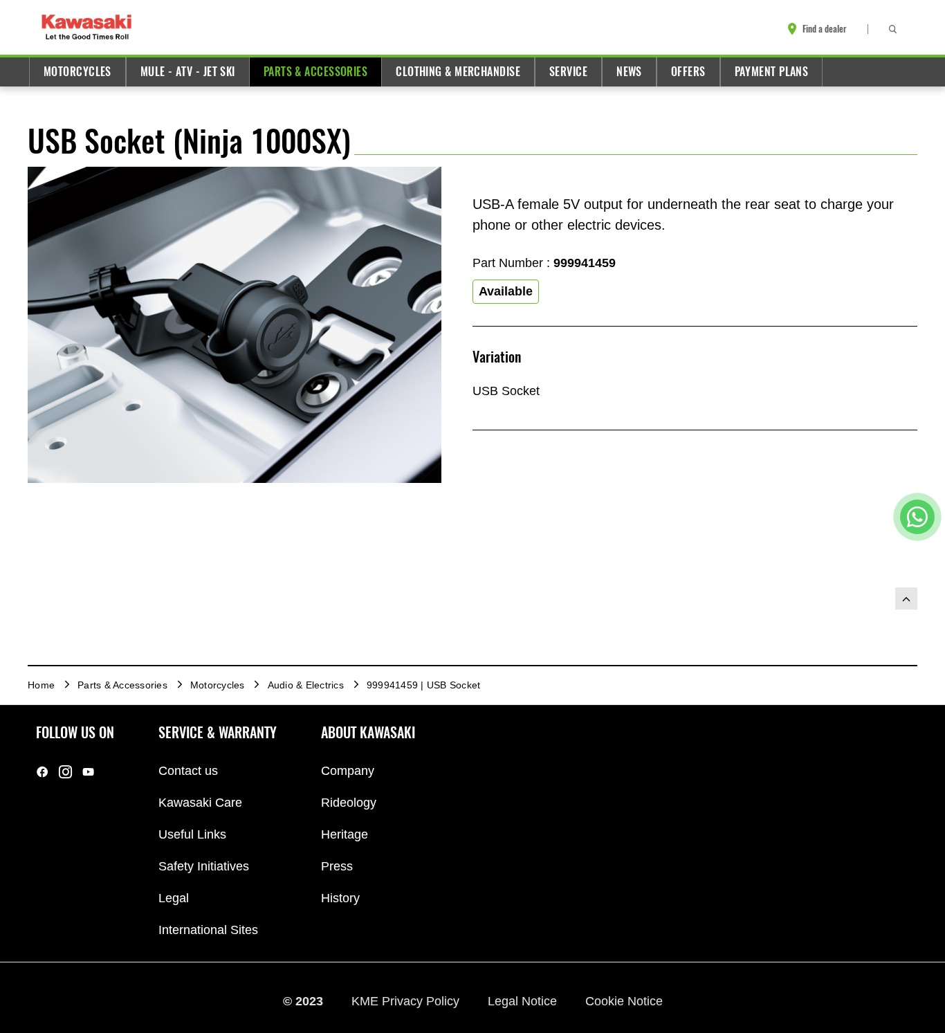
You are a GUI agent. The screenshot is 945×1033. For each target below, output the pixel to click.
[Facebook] (42, 771)
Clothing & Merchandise (458, 71)
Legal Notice (524, 1000)
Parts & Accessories (315, 71)
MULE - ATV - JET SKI (187, 71)
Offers (688, 71)
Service (568, 71)
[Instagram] (65, 771)
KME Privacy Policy (407, 1000)
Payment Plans (772, 71)
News (629, 71)
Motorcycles (77, 71)
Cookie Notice (624, 1000)
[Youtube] (88, 771)
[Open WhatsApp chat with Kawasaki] (917, 517)
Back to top (906, 598)
